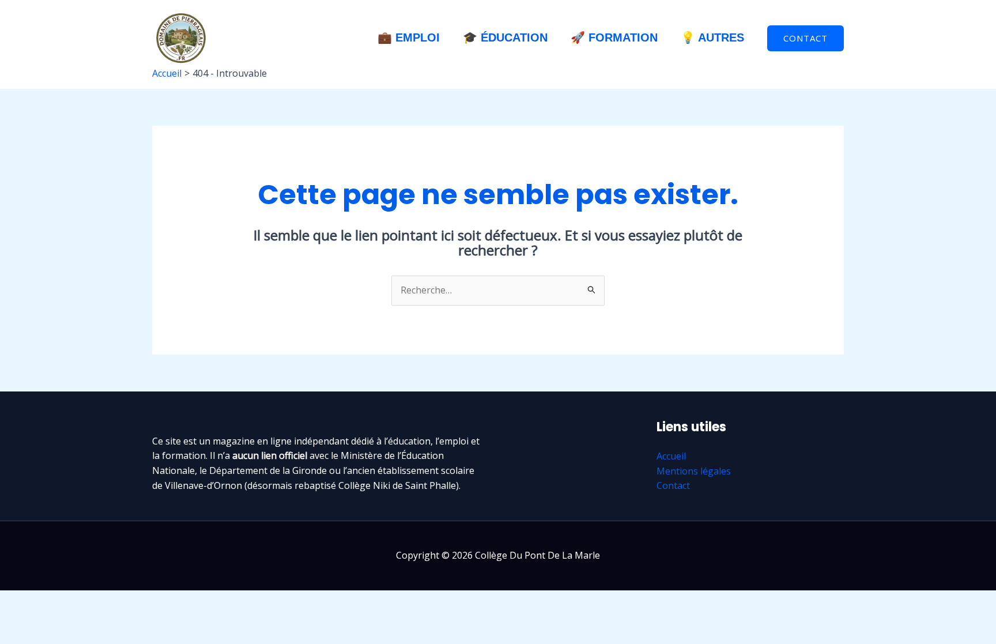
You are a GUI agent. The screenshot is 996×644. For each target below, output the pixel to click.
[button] (805, 38)
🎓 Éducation (505, 37)
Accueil (671, 456)
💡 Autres (712, 37)
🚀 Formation (614, 37)
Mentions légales (694, 471)
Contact (673, 485)
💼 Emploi (409, 37)
